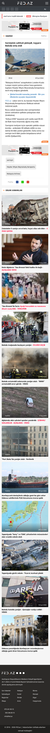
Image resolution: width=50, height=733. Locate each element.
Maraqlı (35, 694)
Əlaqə (4, 701)
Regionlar (5, 697)
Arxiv (19, 701)
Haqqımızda (37, 701)
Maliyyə (20, 691)
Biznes (35, 691)
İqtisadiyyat (6, 694)
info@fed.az (8, 716)
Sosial (19, 694)
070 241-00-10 (9, 709)
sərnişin (10, 160)
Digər (35, 697)
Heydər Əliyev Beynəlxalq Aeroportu (21, 167)
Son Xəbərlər (6, 691)
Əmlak (19, 697)
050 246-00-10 (10, 713)
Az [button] (45, 9)
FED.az (8, 101)
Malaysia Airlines (13, 174)
